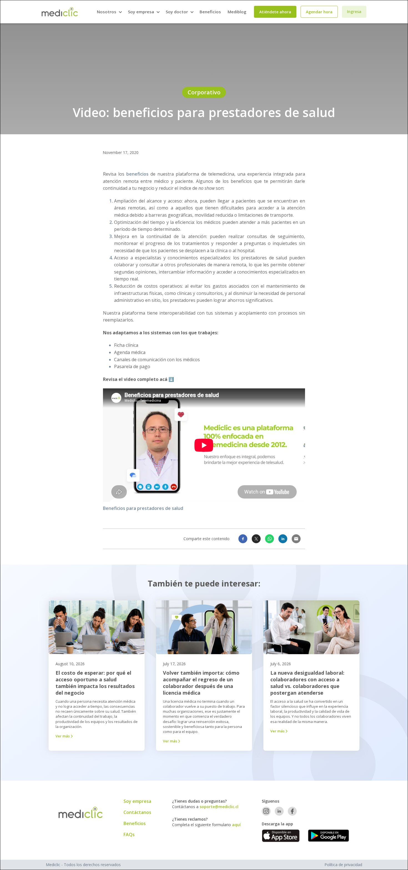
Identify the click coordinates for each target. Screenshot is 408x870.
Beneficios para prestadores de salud (143, 508)
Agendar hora (319, 11)
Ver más (64, 736)
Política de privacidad (343, 864)
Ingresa (354, 11)
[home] (60, 11)
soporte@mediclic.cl (219, 806)
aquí (236, 824)
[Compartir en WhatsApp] (269, 538)
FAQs (129, 834)
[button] (109, 12)
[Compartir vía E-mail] (296, 538)
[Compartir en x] (256, 538)
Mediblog (237, 11)
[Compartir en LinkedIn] (282, 538)
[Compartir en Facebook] (242, 538)
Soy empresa (137, 801)
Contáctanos (137, 812)
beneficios (137, 174)
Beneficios (210, 11)
